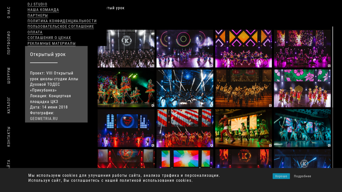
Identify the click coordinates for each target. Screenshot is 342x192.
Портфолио (9, 42)
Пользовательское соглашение (61, 26)
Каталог (9, 105)
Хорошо (281, 176)
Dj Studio (37, 4)
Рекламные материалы (52, 43)
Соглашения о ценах (49, 38)
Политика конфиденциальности (62, 21)
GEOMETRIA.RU (44, 118)
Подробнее (302, 176)
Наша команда (43, 10)
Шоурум (9, 75)
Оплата (35, 32)
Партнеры (38, 15)
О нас (9, 12)
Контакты (9, 136)
